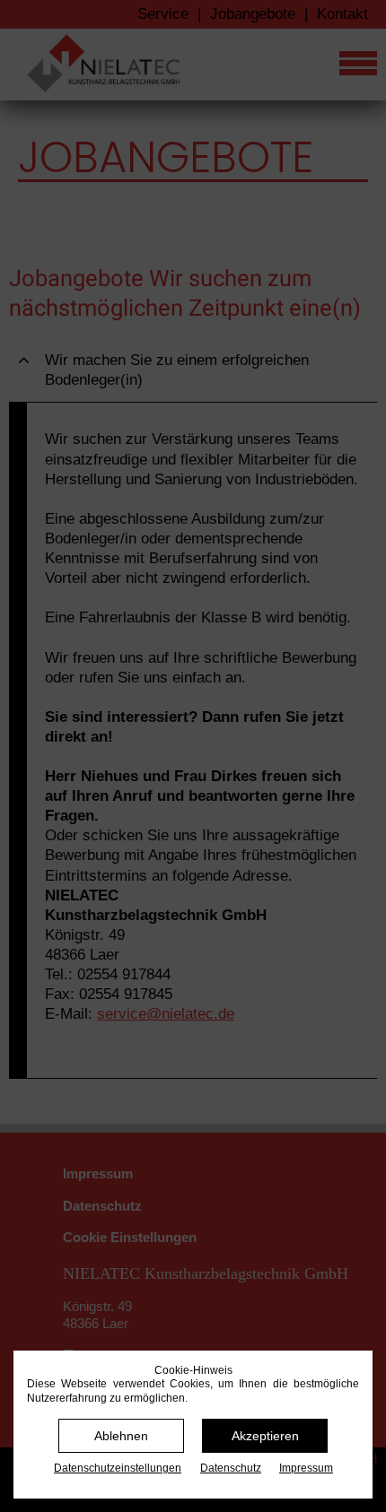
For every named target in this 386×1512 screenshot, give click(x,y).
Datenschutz (230, 1468)
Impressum (306, 1468)
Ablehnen (121, 1436)
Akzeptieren (265, 1436)
